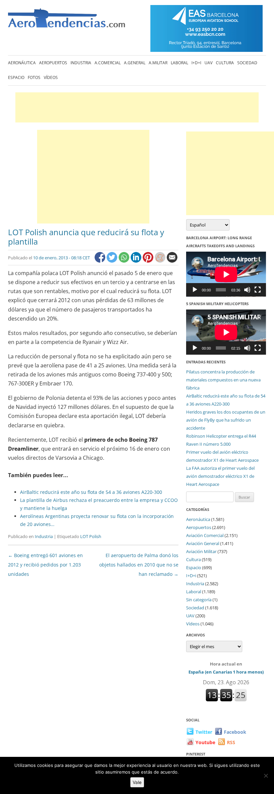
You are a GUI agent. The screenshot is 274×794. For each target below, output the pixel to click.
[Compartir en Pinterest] (149, 261)
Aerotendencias (66, 20)
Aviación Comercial (205, 535)
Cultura (225, 63)
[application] (226, 274)
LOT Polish (90, 536)
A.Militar (158, 63)
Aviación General (202, 543)
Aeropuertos (53, 63)
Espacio (16, 77)
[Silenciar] (247, 289)
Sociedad (247, 63)
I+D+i (196, 63)
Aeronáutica (22, 63)
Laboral (179, 63)
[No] (265, 775)
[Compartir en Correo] (172, 261)
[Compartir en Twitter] (113, 261)
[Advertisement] (137, 107)
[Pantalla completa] (257, 289)
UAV (208, 63)
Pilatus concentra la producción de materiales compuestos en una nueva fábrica (223, 380)
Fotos (34, 77)
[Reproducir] (194, 289)
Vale (137, 782)
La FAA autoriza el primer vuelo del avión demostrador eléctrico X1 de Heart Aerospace (220, 476)
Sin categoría (199, 600)
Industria (81, 63)
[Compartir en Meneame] (161, 261)
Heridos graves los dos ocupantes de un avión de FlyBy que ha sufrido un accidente (225, 420)
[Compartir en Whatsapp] (125, 261)
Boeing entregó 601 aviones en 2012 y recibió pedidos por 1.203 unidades (45, 564)
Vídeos (51, 77)
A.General (134, 63)
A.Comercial (108, 63)
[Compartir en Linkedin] (137, 261)
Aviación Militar (201, 551)
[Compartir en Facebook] (101, 261)
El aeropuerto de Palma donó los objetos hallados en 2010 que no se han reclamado (138, 564)
